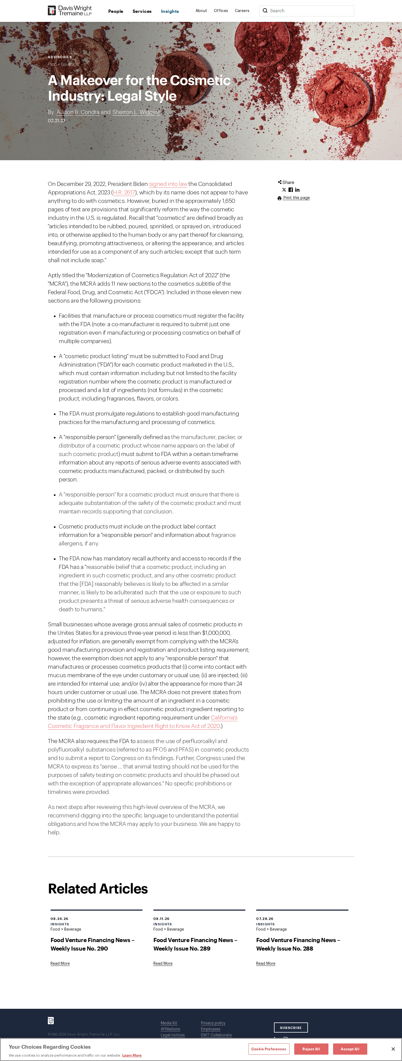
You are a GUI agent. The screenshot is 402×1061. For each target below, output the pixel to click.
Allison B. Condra (78, 112)
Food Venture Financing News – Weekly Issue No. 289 (195, 944)
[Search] (265, 11)
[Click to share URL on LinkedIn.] (297, 190)
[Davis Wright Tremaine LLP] (70, 10)
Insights (170, 11)
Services (142, 11)
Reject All (311, 1049)
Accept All (350, 1049)
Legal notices (173, 1035)
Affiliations (170, 1029)
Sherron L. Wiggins (136, 112)
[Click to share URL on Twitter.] (284, 190)
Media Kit (169, 1023)
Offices (221, 11)
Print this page (296, 198)
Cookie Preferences (268, 1049)
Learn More (132, 1055)
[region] (201, 1049)
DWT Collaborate (216, 1035)
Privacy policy (213, 1023)
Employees (210, 1029)
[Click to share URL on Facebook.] (291, 190)
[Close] (393, 1049)
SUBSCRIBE (291, 1028)
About (201, 11)
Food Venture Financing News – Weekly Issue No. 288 (298, 944)
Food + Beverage (63, 64)
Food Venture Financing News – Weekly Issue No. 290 (92, 944)
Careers (242, 11)
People (115, 11)
